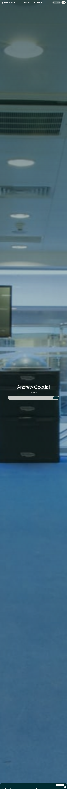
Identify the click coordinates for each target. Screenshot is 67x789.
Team (35, 2)
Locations (30, 2)
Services (25, 2)
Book (56, 397)
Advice (38, 2)
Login (64, 2)
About (42, 2)
